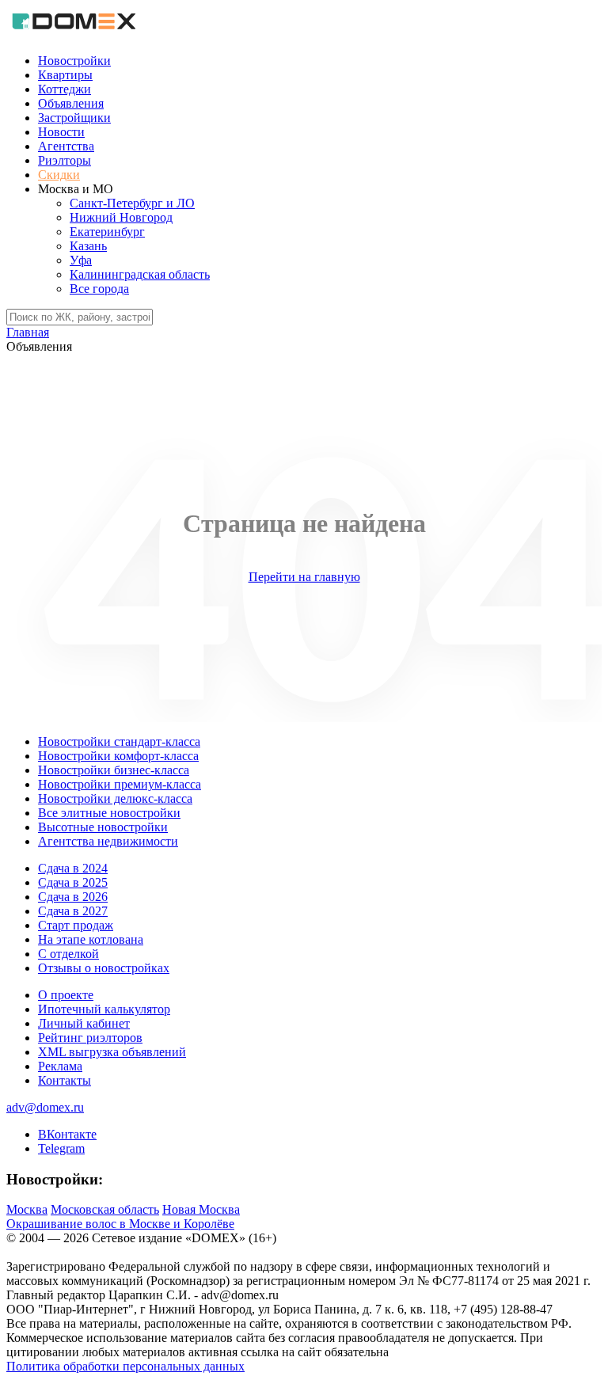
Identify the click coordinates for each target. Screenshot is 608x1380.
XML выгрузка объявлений (112, 1052)
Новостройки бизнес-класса (113, 770)
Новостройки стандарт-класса (119, 741)
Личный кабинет (84, 1023)
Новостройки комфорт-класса (118, 755)
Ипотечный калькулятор (104, 1009)
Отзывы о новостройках (103, 968)
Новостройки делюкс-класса (115, 798)
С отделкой (68, 953)
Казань (88, 246)
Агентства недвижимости (108, 841)
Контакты (64, 1080)
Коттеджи (64, 89)
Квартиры (65, 75)
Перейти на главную (304, 577)
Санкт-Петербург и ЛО (132, 203)
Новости (61, 132)
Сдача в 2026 (73, 896)
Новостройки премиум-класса (119, 784)
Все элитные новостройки (109, 812)
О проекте (65, 995)
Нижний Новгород (121, 217)
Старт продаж (75, 925)
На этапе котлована (90, 939)
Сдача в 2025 (73, 882)
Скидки (59, 174)
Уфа (81, 260)
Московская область (105, 1209)
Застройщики (74, 117)
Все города (99, 288)
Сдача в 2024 (73, 868)
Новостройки (74, 60)
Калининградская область (140, 274)
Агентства (66, 146)
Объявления (71, 103)
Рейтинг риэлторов (90, 1037)
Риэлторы (64, 160)
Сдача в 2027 (73, 911)
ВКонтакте (67, 1134)
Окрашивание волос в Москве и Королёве (120, 1223)
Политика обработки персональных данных (125, 1366)
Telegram (61, 1148)
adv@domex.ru (45, 1107)
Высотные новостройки (103, 827)
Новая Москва (201, 1209)
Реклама (60, 1066)
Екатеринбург (107, 231)
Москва (27, 1209)
